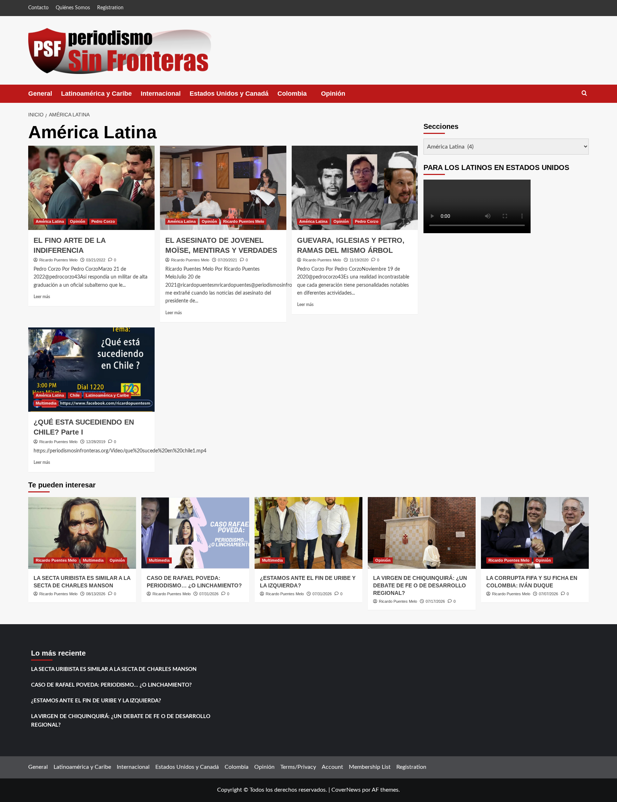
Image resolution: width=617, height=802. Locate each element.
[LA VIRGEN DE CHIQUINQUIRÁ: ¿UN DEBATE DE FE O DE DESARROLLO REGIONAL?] (422, 533)
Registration (110, 7)
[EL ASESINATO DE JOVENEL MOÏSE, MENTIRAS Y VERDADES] (223, 188)
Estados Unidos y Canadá (229, 93)
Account (332, 767)
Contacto (38, 7)
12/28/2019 (95, 442)
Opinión (340, 96)
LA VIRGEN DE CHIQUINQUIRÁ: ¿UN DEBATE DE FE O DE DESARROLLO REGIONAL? (420, 585)
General (40, 93)
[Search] (584, 93)
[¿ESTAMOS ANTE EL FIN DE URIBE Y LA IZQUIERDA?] (308, 533)
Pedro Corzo (103, 221)
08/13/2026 (95, 594)
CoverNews (346, 790)
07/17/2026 (435, 601)
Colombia (299, 96)
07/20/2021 (227, 260)
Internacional (161, 93)
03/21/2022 (95, 260)
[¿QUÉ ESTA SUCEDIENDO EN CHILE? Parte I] (91, 369)
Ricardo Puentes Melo (58, 260)
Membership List (370, 767)
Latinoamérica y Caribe (96, 93)
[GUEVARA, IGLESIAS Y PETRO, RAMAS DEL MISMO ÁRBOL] (355, 188)
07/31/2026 (209, 594)
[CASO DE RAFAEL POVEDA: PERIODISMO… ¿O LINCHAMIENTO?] (195, 533)
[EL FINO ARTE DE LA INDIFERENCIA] (91, 188)
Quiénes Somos (73, 7)
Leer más (42, 297)
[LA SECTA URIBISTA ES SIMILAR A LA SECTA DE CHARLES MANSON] (82, 533)
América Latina (50, 221)
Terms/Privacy (298, 767)
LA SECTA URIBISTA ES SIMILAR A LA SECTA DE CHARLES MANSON (114, 669)
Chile (75, 395)
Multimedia (46, 403)
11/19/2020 (359, 260)
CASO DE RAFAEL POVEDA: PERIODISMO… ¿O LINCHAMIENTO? (111, 685)
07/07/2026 (548, 594)
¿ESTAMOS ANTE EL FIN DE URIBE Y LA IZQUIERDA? (96, 700)
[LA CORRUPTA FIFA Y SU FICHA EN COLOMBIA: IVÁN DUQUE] (535, 533)
